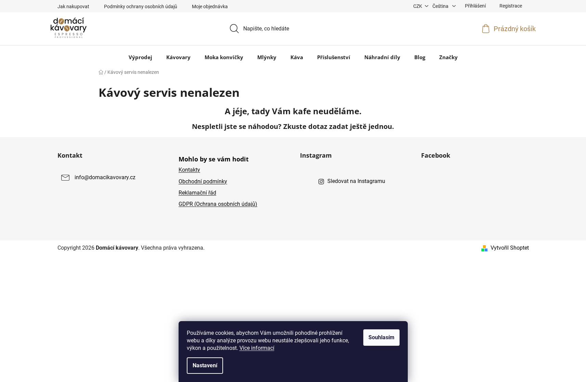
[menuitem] (140, 57)
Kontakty (189, 170)
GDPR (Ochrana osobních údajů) (218, 204)
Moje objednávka (210, 6)
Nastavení (205, 365)
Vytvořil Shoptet (510, 248)
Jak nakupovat (73, 6)
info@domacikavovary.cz (105, 177)
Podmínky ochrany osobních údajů (140, 6)
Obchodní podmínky (203, 181)
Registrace (510, 6)
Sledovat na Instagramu (356, 181)
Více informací (256, 348)
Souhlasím (381, 337)
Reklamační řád (197, 192)
